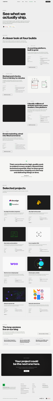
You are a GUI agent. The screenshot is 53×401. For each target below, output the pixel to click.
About (23, 1)
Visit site (30, 222)
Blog (35, 1)
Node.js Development (23, 393)
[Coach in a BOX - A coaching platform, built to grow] (14, 56)
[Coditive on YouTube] (40, 398)
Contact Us (48, 1)
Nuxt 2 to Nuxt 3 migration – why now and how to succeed (10, 341)
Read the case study (32, 67)
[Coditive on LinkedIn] (41, 398)
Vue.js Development (23, 386)
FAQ (33, 389)
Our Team (33, 385)
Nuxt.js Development (23, 385)
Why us (26, 1)
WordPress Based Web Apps (24, 390)
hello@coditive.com (45, 385)
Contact (33, 392)
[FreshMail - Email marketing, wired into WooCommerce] (38, 141)
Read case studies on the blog (44, 333)
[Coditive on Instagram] (43, 398)
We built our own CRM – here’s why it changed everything (42, 341)
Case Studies (34, 386)
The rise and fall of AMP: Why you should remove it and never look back (25, 341)
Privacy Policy (15, 398)
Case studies (31, 1)
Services (18, 1)
